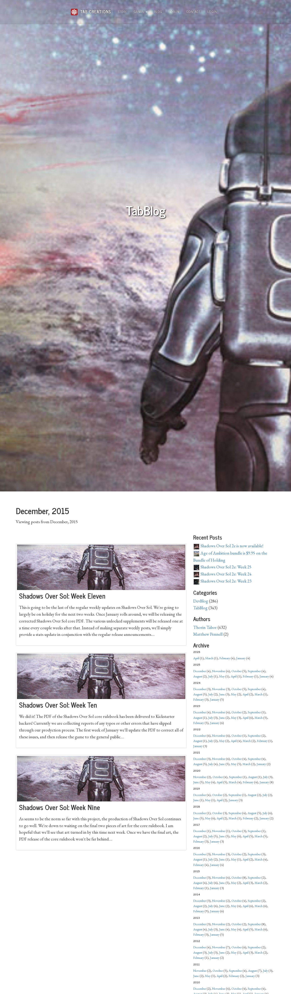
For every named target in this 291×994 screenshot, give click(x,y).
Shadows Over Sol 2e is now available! (231, 546)
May (222, 676)
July (210, 676)
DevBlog (200, 601)
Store (122, 11)
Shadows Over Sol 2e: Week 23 (225, 581)
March (209, 658)
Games (139, 11)
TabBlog (200, 608)
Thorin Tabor (205, 627)
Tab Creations (95, 9)
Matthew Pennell (208, 634)
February (224, 658)
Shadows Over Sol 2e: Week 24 (225, 574)
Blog (158, 11)
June (222, 694)
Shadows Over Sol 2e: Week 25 (225, 567)
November (218, 671)
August (197, 676)
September (254, 671)
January (241, 658)
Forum (174, 11)
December (199, 671)
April (196, 658)
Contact (194, 11)
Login (212, 11)
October (236, 671)
